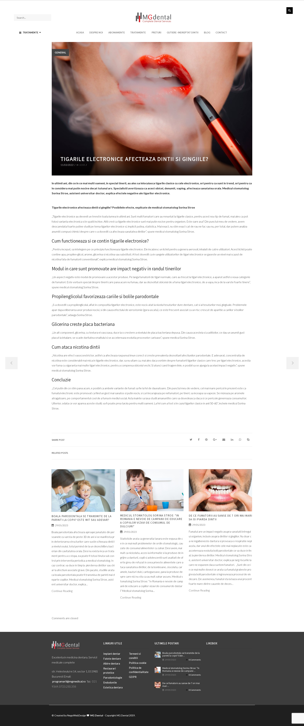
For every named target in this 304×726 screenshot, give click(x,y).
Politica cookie (137, 662)
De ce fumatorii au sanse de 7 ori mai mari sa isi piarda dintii (220, 517)
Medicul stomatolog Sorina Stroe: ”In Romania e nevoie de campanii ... (180, 669)
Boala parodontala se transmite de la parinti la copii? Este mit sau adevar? (82, 518)
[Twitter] (191, 439)
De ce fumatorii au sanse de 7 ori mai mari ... (181, 684)
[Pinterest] (206, 439)
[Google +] (215, 439)
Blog (207, 32)
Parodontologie (112, 677)
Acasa (80, 32)
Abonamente (116, 32)
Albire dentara (111, 663)
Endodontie (110, 682)
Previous (11, 363)
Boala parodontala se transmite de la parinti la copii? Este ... (181, 654)
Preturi (156, 32)
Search (289, 10)
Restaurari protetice (109, 670)
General (60, 52)
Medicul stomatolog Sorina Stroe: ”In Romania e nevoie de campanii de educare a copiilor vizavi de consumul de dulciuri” (151, 521)
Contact (221, 32)
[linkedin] (232, 439)
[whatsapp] (240, 439)
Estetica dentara (113, 687)
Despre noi (96, 32)
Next (292, 363)
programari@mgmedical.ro (72, 3)
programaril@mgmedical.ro (69, 681)
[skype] (248, 439)
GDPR (133, 676)
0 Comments (195, 659)
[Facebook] (198, 439)
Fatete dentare (112, 658)
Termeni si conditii (135, 655)
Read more (83, 494)
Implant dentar (111, 653)
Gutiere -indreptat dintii (182, 32)
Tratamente (138, 32)
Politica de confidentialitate (138, 669)
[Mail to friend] (224, 439)
